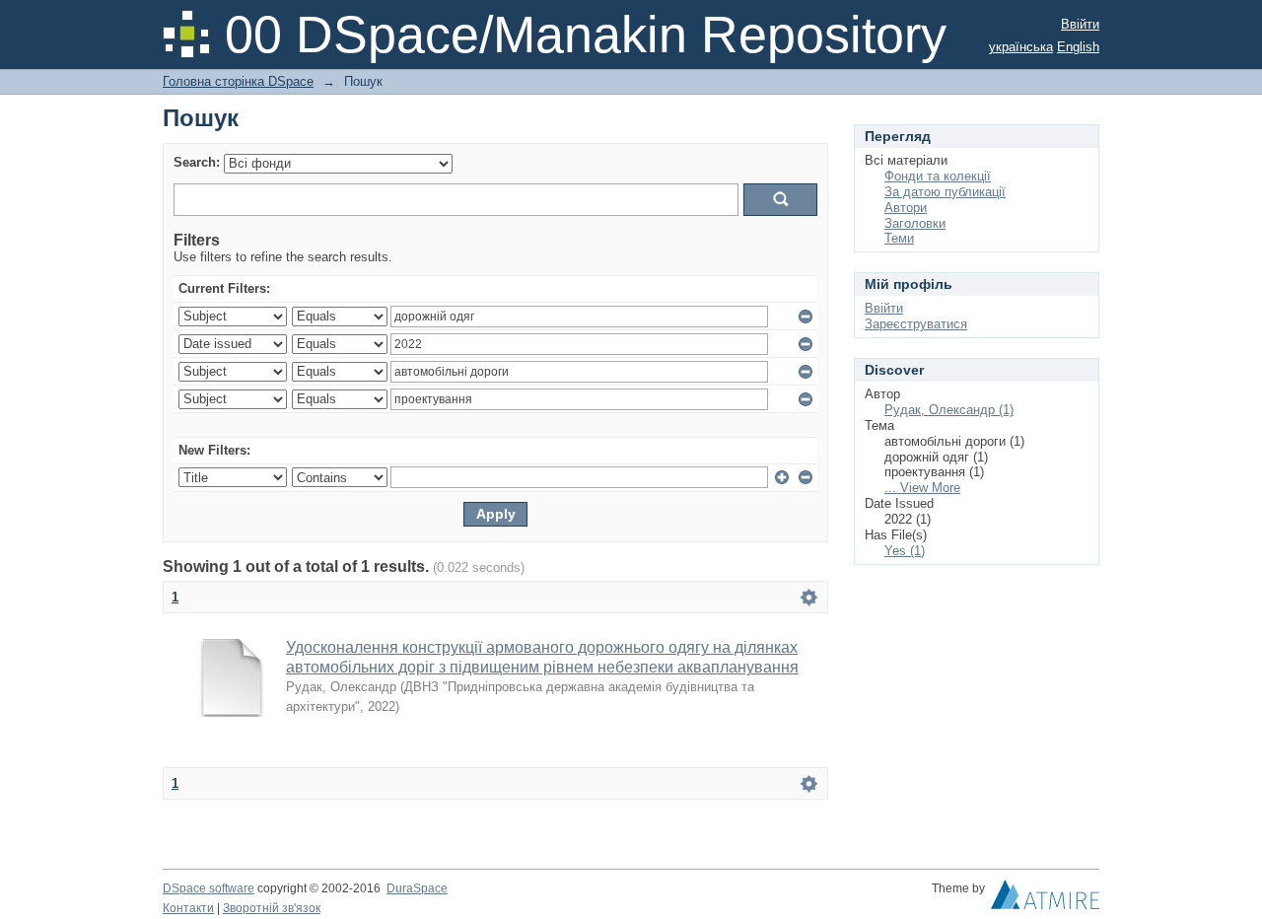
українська (1021, 46)
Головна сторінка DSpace (238, 81)
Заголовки (915, 223)
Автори (905, 207)
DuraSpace (417, 888)
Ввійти (1080, 24)
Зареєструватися (916, 324)
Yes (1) (904, 550)
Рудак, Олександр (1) (949, 409)
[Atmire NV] (1045, 899)
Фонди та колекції (937, 176)
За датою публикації (945, 191)
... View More (922, 487)
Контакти (188, 908)
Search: (197, 162)
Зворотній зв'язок (271, 908)
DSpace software (208, 888)
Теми (899, 238)
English (1078, 46)
